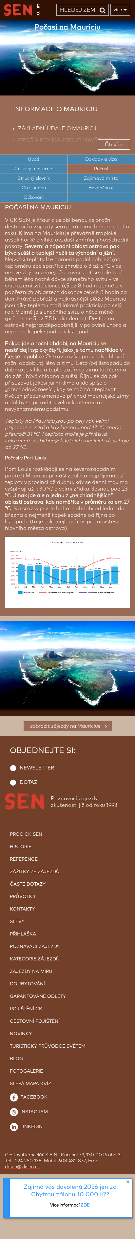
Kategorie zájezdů (35, 959)
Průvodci (22, 896)
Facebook (33, 1097)
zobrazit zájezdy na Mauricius (65, 726)
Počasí (101, 169)
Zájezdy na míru (31, 971)
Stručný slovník (34, 178)
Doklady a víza (101, 159)
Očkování (34, 197)
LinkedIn (31, 1126)
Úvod (33, 159)
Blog (16, 1059)
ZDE (85, 1205)
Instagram (33, 1112)
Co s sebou (34, 188)
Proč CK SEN (26, 834)
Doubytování (27, 984)
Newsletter (37, 768)
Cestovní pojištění (35, 1021)
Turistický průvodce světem (48, 1046)
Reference (24, 859)
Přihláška (23, 934)
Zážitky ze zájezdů (35, 872)
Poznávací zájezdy (35, 946)
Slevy (17, 921)
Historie (20, 847)
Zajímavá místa (101, 178)
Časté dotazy (28, 884)
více (118, 9)
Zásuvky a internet (33, 169)
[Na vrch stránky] (123, 1232)
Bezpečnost (101, 188)
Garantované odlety (38, 996)
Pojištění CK (26, 1009)
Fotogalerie (26, 1071)
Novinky (21, 1034)
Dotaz (28, 782)
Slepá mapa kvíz (30, 1084)
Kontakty (22, 909)
